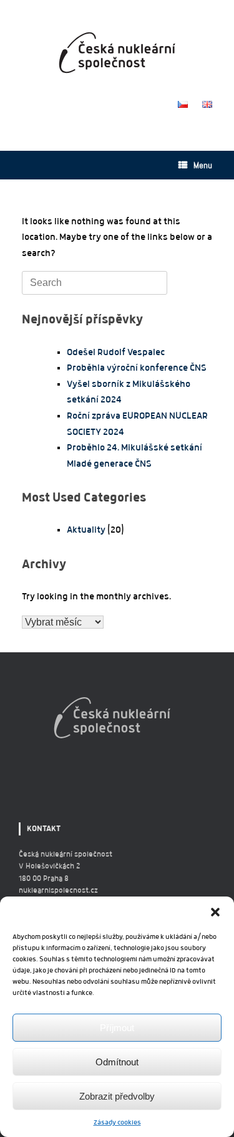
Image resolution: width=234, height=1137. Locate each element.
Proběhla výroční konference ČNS (137, 368)
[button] (215, 912)
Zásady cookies (117, 1122)
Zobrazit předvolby (117, 1096)
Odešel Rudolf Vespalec (116, 352)
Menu (202, 165)
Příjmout (117, 1027)
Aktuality (86, 530)
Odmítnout (117, 1062)
